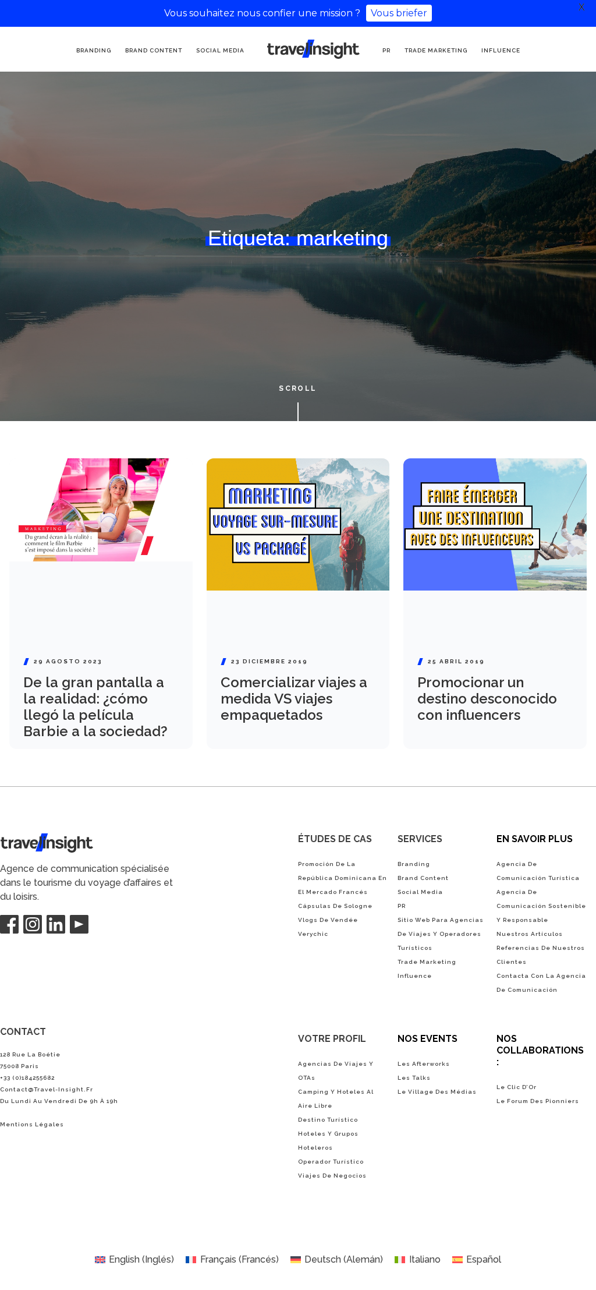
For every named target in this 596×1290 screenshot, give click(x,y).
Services (420, 838)
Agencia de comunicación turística (311, 48)
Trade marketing (436, 50)
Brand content (153, 50)
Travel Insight (29, 840)
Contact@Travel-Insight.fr (46, 1089)
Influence (500, 50)
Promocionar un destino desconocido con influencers (487, 698)
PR (386, 50)
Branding (93, 50)
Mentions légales (32, 1124)
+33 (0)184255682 (27, 1078)
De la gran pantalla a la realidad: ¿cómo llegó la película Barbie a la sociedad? (95, 707)
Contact (23, 1031)
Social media (220, 50)
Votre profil (332, 1038)
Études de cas (335, 838)
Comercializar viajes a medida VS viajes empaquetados (294, 698)
